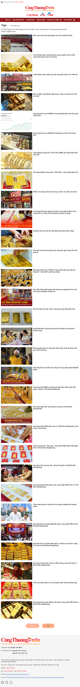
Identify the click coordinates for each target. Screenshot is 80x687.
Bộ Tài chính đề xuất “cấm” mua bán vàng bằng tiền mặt (54, 309)
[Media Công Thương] (40, 8)
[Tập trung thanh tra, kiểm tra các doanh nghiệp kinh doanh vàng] (16, 512)
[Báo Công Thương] (32, 15)
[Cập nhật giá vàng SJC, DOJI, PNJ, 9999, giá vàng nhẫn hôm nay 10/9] (16, 160)
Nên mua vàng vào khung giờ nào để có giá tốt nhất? (52, 35)
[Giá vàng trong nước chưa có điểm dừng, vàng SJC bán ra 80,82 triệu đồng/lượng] (16, 571)
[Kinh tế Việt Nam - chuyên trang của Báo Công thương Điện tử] (42, 14)
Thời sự (8, 20)
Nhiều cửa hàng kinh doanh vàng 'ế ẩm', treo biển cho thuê (55, 192)
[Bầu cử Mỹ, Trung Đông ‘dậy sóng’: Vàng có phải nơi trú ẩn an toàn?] (16, 102)
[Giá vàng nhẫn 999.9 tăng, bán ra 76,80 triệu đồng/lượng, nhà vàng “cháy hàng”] (16, 434)
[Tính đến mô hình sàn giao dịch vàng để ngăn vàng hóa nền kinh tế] (16, 258)
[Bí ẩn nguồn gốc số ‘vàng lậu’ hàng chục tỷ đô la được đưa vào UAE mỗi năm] (16, 356)
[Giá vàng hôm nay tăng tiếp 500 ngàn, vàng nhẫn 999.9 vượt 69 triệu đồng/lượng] (16, 532)
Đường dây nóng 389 (54, 20)
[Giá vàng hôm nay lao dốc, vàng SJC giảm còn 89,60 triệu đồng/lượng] (16, 473)
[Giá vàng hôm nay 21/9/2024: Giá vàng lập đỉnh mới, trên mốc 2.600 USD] (16, 121)
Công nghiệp (40, 20)
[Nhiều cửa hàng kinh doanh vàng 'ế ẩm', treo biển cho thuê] (16, 199)
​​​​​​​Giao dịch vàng (15, 25)
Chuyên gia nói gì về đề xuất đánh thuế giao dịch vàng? (53, 231)
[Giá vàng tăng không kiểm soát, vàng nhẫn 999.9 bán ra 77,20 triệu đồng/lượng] (16, 492)
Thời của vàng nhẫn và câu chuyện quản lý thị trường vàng (55, 582)
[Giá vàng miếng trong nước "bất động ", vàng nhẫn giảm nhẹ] (16, 180)
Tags (4, 25)
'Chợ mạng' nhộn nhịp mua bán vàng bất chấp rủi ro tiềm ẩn (55, 74)
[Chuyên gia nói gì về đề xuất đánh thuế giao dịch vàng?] (16, 238)
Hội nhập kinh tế (18, 20)
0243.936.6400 (8, 671)
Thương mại (30, 20)
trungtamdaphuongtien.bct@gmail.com (17, 674)
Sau (48, 626)
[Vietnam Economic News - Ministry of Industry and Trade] (50, 14)
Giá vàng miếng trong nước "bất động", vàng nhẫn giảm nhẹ (55, 172)
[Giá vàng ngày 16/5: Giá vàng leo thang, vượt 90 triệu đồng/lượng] (16, 414)
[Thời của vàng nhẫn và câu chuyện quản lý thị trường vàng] (16, 590)
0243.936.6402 (22, 671)
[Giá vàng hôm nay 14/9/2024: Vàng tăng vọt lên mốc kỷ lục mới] (16, 141)
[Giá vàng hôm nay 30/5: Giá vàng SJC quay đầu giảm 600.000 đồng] (16, 375)
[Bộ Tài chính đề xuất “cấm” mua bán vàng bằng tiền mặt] (16, 317)
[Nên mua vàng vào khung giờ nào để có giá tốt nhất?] (16, 43)
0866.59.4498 (19, 2)
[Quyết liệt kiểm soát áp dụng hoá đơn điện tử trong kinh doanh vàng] (16, 336)
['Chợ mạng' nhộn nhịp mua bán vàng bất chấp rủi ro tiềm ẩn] (16, 82)
